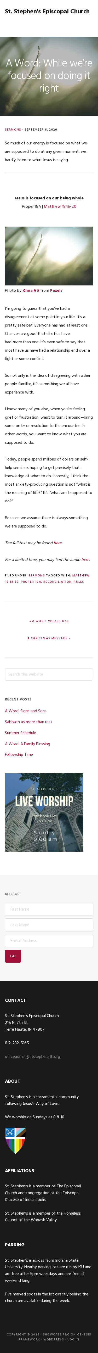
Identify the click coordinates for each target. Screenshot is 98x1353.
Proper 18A (31, 582)
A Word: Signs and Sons (26, 711)
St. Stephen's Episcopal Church (47, 12)
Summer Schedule (20, 733)
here (57, 543)
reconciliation (57, 582)
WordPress (53, 1339)
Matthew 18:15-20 (60, 206)
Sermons (13, 129)
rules (79, 582)
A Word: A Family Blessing (27, 744)
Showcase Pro (56, 1334)
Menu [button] (86, 25)
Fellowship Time (19, 754)
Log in (73, 1339)
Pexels (56, 290)
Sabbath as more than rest (28, 722)
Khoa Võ (30, 290)
